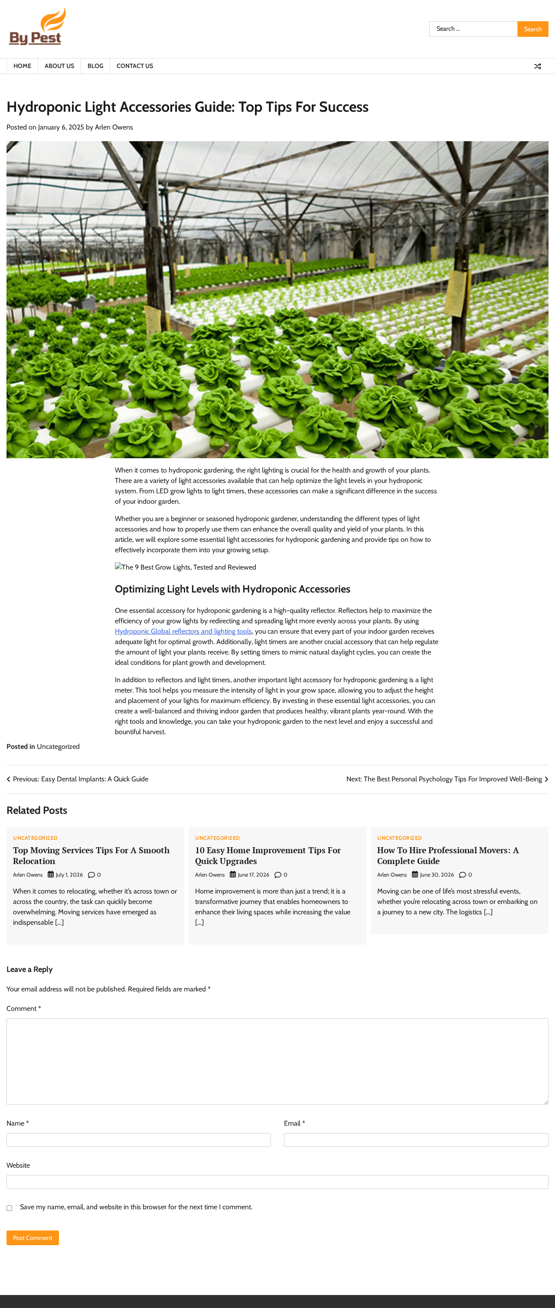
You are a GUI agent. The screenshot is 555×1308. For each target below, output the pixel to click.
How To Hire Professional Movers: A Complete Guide (448, 855)
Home (22, 66)
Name (18, 1123)
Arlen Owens (114, 127)
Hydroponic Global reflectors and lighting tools (183, 631)
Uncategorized (58, 746)
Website (18, 1165)
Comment (24, 1008)
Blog (95, 66)
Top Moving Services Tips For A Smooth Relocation (91, 855)
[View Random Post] (537, 66)
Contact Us (135, 66)
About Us (59, 66)
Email (294, 1123)
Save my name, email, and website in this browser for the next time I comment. (136, 1207)
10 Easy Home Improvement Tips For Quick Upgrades (268, 855)
